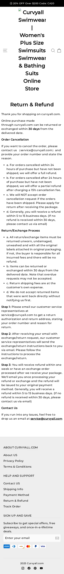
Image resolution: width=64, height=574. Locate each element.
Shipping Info (13, 489)
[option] (32, 3)
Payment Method (16, 495)
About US (10, 455)
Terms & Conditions (17, 466)
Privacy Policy (13, 460)
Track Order (12, 506)
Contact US (11, 483)
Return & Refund (15, 500)
